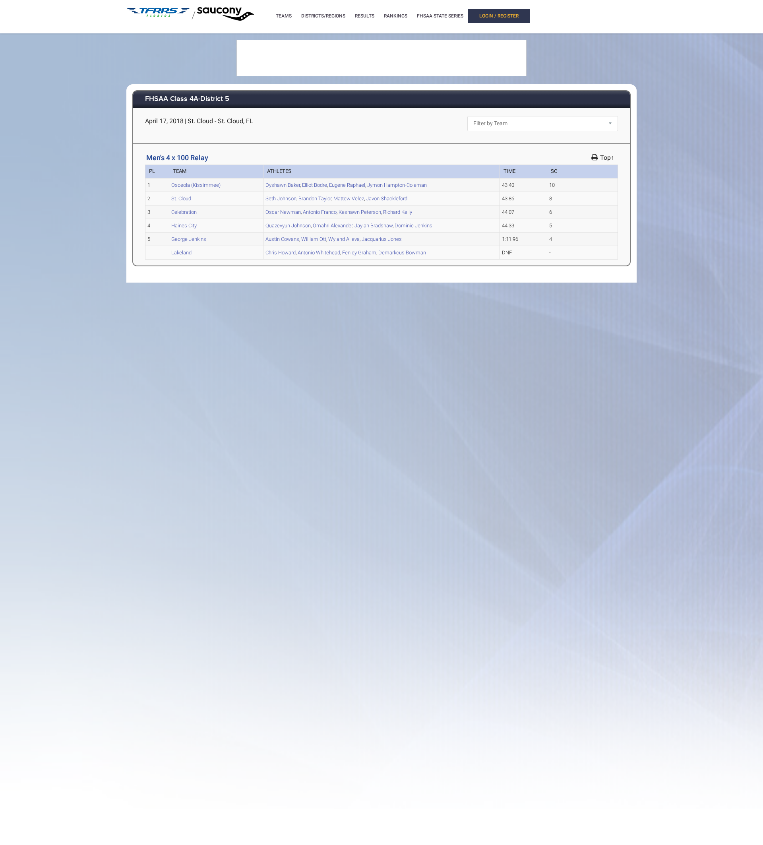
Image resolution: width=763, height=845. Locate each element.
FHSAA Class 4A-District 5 (187, 99)
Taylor (314, 199)
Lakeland (181, 253)
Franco (320, 212)
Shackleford (386, 199)
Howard (280, 253)
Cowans (282, 239)
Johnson (280, 199)
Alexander (332, 226)
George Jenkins (188, 239)
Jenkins (413, 226)
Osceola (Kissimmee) (196, 185)
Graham (359, 253)
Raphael (347, 185)
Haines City (184, 226)
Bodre (314, 185)
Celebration (184, 212)
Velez (348, 199)
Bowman (402, 253)
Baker (282, 185)
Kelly (397, 212)
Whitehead (319, 253)
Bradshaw (373, 226)
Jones (382, 239)
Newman (283, 212)
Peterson (360, 212)
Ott (313, 239)
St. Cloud (181, 199)
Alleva (344, 239)
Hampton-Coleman (397, 185)
